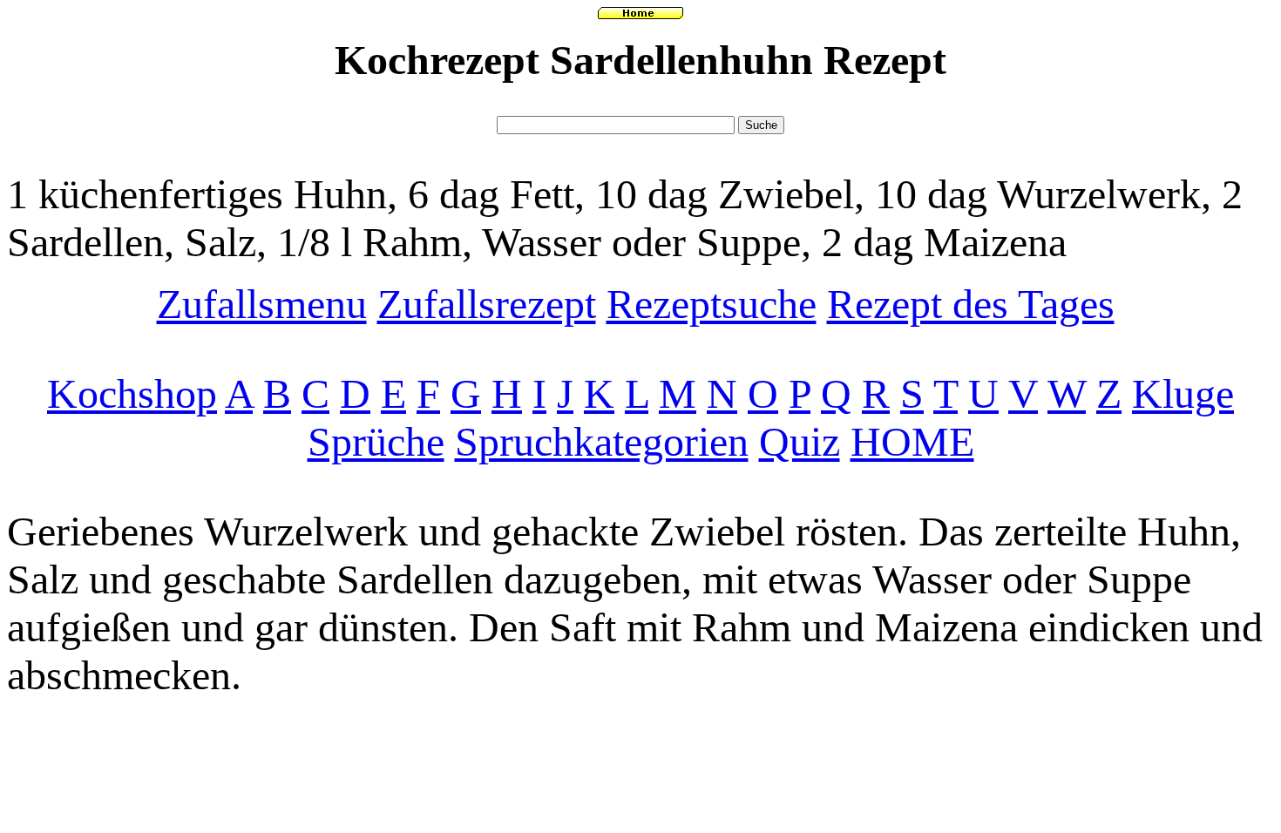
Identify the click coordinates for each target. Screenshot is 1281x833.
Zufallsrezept (486, 304)
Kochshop (132, 393)
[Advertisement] (640, 104)
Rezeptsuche (712, 304)
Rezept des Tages (971, 304)
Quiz (799, 441)
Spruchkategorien (602, 441)
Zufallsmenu (262, 304)
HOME (912, 441)
